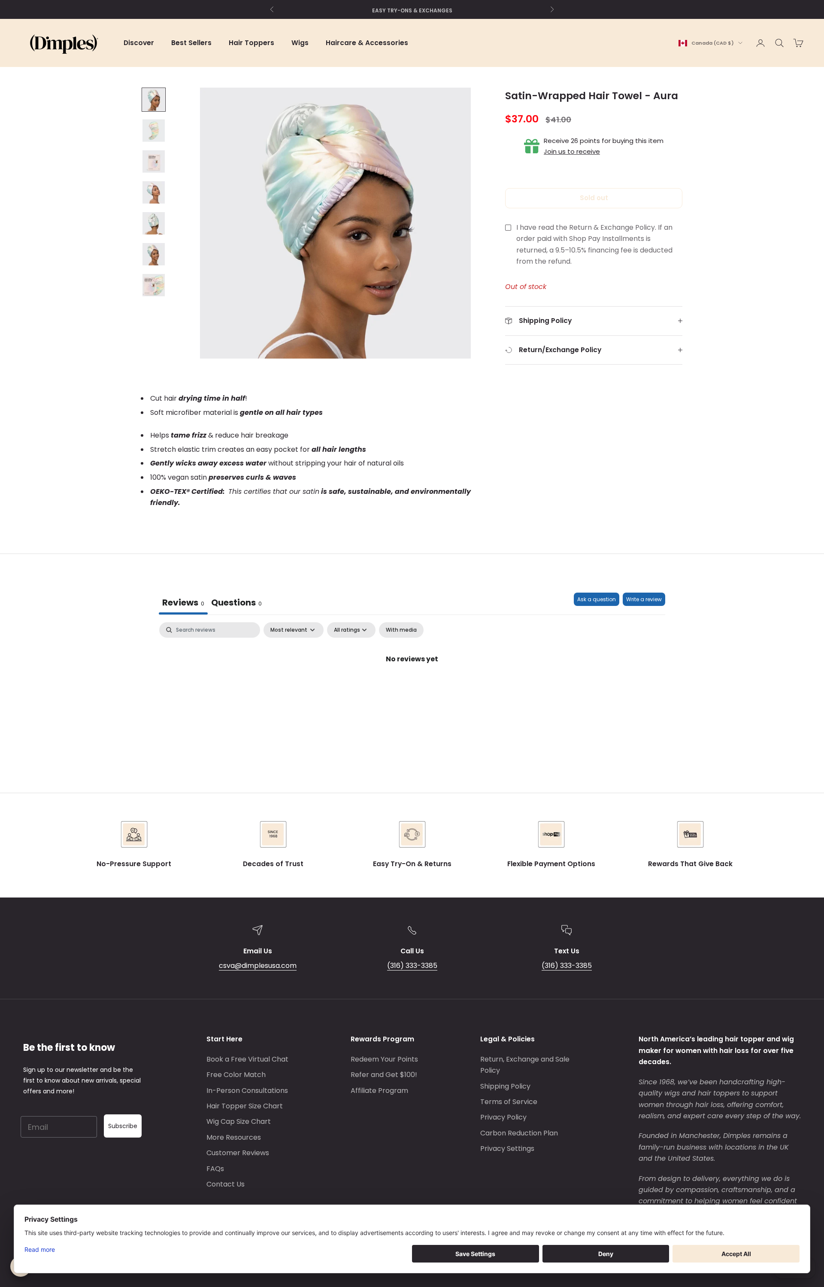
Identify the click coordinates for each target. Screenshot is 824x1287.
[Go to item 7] (154, 285)
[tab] (236, 604)
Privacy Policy (503, 1117)
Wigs (300, 42)
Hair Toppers (251, 42)
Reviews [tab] (183, 602)
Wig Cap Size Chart (238, 1121)
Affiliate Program (379, 1090)
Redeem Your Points (384, 1059)
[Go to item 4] (154, 192)
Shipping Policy (505, 1086)
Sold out (594, 197)
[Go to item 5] (154, 223)
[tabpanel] (412, 688)
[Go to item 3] (154, 161)
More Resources (233, 1137)
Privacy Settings (507, 1148)
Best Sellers (191, 42)
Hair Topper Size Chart (244, 1106)
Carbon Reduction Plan (519, 1133)
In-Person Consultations (247, 1090)
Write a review (644, 599)
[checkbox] (401, 630)
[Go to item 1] (154, 100)
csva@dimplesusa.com (258, 966)
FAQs (215, 1169)
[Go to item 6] (154, 254)
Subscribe (122, 1126)
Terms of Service (508, 1102)
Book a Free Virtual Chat (247, 1059)
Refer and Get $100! (384, 1075)
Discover (139, 42)
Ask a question (596, 599)
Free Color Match (236, 1075)
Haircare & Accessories (367, 42)
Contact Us (225, 1184)
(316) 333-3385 (412, 966)
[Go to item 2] (154, 131)
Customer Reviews (237, 1153)
